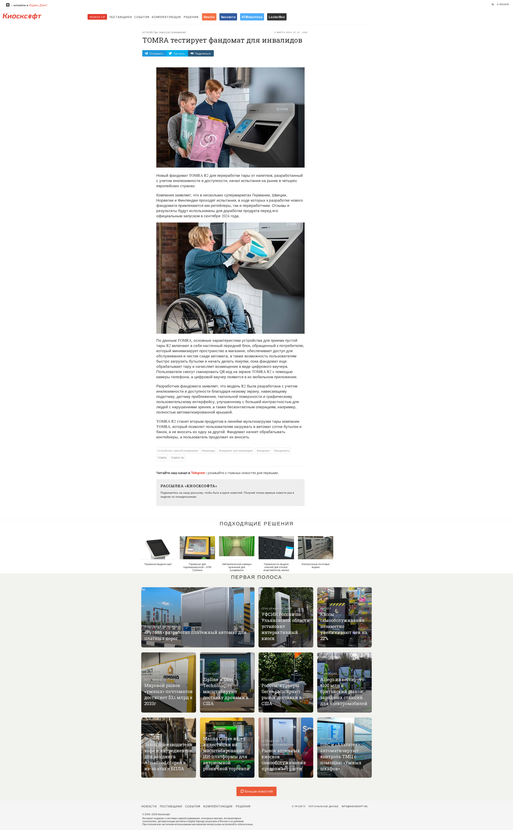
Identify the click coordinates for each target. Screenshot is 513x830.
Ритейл (325, 608)
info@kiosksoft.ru (355, 806)
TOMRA (162, 458)
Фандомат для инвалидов (236, 450)
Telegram (198, 472)
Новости (97, 17)
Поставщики (120, 17)
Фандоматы (282, 450)
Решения (191, 17)
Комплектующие (166, 17)
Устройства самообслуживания (164, 32)
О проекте (503, 4)
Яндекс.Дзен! (38, 5)
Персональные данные (323, 806)
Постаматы (153, 679)
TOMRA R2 (177, 458)
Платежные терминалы (162, 626)
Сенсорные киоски (276, 608)
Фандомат (263, 450)
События (141, 17)
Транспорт (211, 673)
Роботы (268, 679)
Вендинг (151, 738)
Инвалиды (208, 450)
